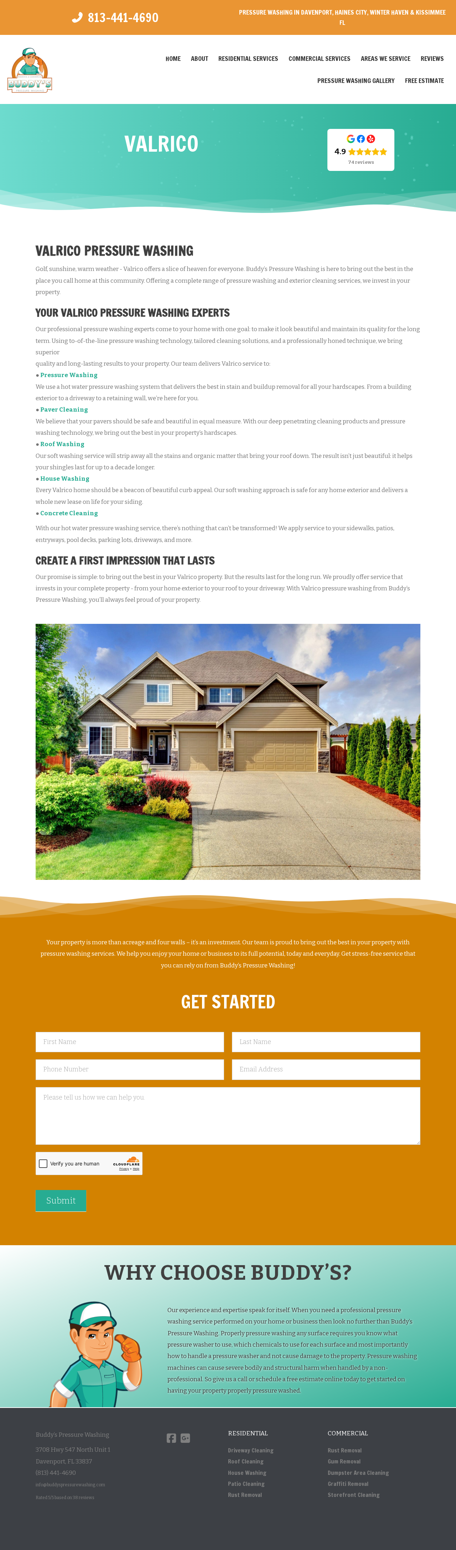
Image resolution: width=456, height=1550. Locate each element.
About (199, 58)
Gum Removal (344, 1461)
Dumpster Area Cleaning (358, 1473)
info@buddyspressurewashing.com (70, 1484)
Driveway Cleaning (251, 1450)
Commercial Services (320, 58)
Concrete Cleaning (69, 513)
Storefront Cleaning (354, 1495)
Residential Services (248, 58)
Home (173, 58)
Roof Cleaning (246, 1461)
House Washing (247, 1473)
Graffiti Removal (348, 1484)
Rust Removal (245, 1495)
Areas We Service (385, 58)
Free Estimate (424, 80)
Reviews (432, 58)
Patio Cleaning (246, 1484)
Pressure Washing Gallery (356, 80)
